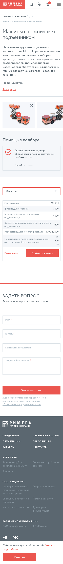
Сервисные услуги (46, 435)
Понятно (19, 557)
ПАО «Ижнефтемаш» (14, 526)
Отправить (27, 390)
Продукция (11, 435)
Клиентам (10, 457)
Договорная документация (41, 509)
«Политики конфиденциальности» (22, 404)
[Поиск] (31, 4)
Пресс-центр (42, 441)
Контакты (40, 447)
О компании (11, 441)
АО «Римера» (40, 526)
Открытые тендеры (44, 486)
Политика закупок (43, 498)
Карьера (8, 447)
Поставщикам (13, 481)
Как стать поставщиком (16, 507)
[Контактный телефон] (40, 4)
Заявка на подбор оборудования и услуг (15, 464)
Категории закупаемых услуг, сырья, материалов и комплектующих (16, 490)
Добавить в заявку (42, 253)
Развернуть (9, 89)
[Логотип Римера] (12, 4)
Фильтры (11, 191)
